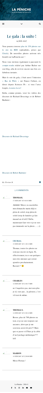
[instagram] (19, 388)
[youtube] (31, 388)
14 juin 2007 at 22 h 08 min (22, 356)
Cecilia (17, 240)
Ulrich (5, 53)
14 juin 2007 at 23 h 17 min (22, 284)
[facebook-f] (12, 388)
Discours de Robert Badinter (14, 172)
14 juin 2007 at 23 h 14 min (22, 313)
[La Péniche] (21, 10)
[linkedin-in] (23, 388)
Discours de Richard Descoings (15, 136)
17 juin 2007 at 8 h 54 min (22, 201)
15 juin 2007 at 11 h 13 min (22, 244)
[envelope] (27, 388)
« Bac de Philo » (10, 81)
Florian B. (9, 182)
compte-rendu (8, 65)
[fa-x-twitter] (15, 388)
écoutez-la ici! (15, 88)
